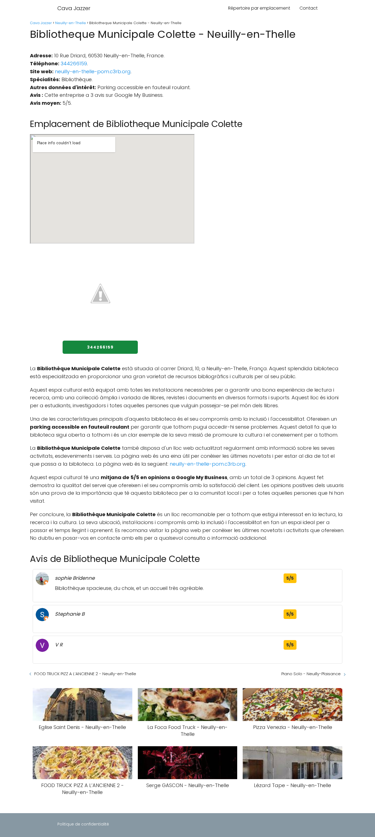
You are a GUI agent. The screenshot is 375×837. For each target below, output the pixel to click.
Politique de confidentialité (83, 824)
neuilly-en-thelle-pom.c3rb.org (93, 71)
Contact (309, 8)
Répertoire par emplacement (259, 8)
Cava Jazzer (73, 8)
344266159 (74, 63)
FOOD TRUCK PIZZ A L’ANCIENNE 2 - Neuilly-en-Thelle (85, 674)
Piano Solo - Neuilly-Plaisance (311, 674)
